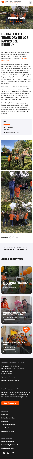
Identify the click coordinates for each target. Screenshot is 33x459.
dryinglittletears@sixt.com (10, 380)
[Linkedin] (13, 453)
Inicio (12, 21)
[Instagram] (8, 453)
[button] (30, 2)
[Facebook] (3, 453)
